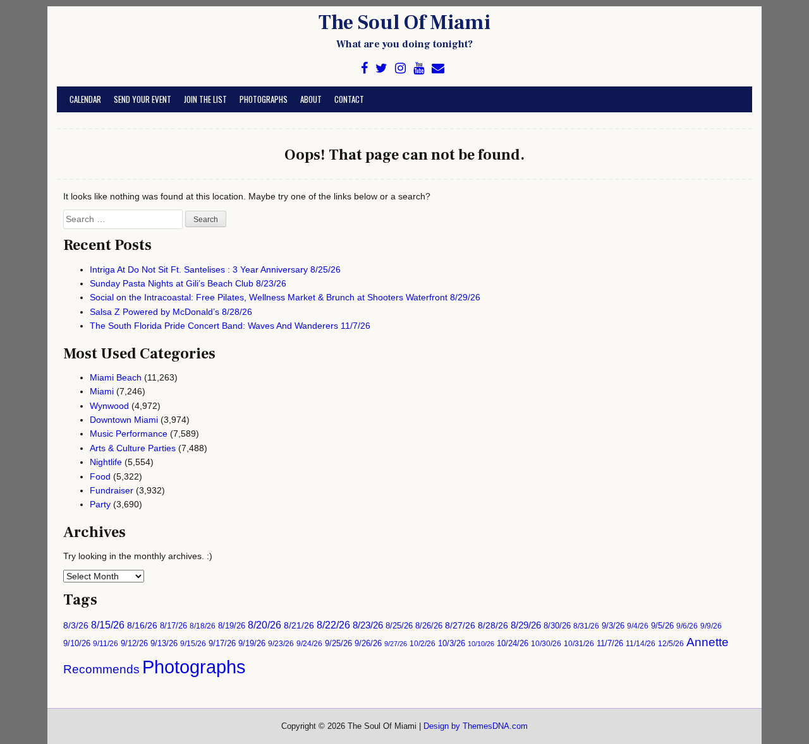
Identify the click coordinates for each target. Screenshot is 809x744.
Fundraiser (111, 490)
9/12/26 (134, 643)
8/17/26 (173, 626)
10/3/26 (451, 643)
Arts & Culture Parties (133, 448)
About (311, 99)
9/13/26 (164, 643)
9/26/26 (368, 643)
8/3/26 (75, 625)
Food (100, 476)
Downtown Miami (124, 420)
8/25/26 (399, 626)
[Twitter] (381, 68)
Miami (102, 391)
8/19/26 (231, 625)
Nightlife (106, 462)
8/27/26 (460, 625)
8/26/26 (428, 625)
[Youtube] (418, 68)
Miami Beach (116, 377)
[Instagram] (400, 68)
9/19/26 (251, 643)
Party (100, 504)
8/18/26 (203, 626)
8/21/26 (299, 625)
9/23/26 (281, 643)
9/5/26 (662, 625)
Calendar (85, 99)
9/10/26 (76, 643)
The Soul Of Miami (404, 23)
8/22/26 (333, 625)
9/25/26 (338, 643)
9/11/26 (105, 643)
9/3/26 (613, 625)
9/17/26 (222, 643)
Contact (349, 99)
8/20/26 (264, 625)
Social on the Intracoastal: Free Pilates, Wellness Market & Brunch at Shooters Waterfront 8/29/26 (285, 297)
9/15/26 (193, 643)
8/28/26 (493, 625)
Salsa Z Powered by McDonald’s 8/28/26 (171, 312)
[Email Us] (438, 68)
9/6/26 (687, 626)
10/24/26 (512, 643)
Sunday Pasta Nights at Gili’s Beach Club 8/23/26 (188, 283)
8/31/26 (586, 626)
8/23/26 (368, 625)
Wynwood (109, 406)
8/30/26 (557, 625)
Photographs (264, 99)
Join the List (205, 99)
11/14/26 (640, 643)
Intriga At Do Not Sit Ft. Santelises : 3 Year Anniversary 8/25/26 (215, 269)
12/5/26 (671, 643)
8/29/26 (526, 625)
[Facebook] (364, 68)
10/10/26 (481, 643)
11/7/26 (610, 643)
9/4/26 (637, 626)
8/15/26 (108, 625)
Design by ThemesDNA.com (475, 726)
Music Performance (128, 433)
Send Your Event (142, 99)
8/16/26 (142, 625)
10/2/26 (422, 643)
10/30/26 (546, 643)
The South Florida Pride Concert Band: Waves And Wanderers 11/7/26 (230, 326)
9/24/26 (309, 643)
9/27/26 (395, 643)
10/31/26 (579, 643)
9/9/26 (711, 626)
